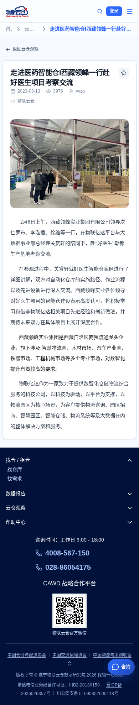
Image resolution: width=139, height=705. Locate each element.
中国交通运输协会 (69, 655)
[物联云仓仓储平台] (17, 11)
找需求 (14, 478)
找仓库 (14, 469)
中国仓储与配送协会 (26, 655)
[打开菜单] (129, 11)
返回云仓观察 (25, 49)
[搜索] (100, 11)
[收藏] (124, 73)
